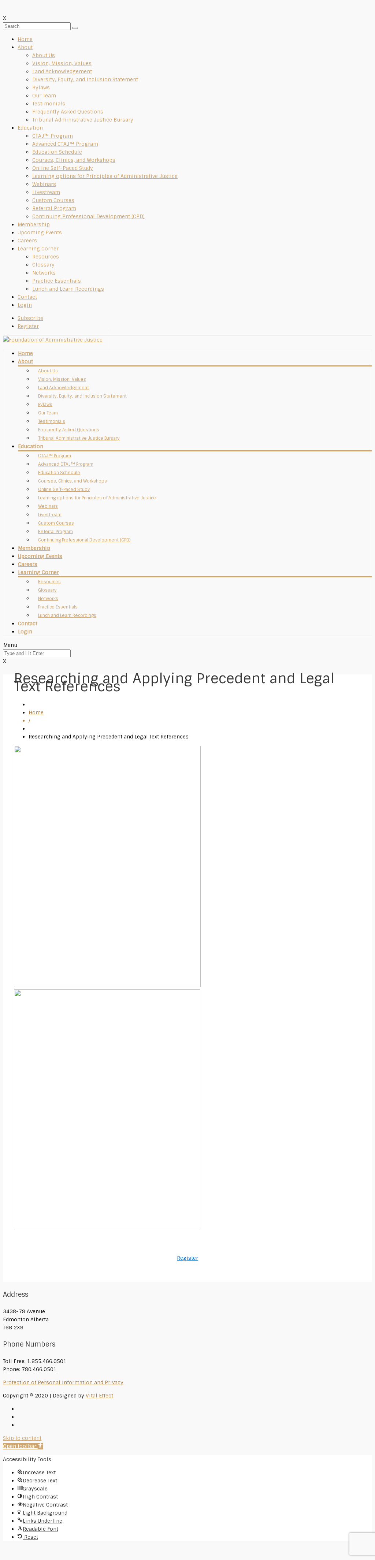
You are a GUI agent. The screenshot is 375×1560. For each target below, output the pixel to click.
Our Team (44, 95)
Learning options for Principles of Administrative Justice (105, 176)
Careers (27, 240)
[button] (23, 1446)
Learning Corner (38, 248)
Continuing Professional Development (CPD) (88, 216)
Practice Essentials (56, 281)
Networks (44, 272)
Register (187, 1258)
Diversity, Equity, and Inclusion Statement (85, 79)
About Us (43, 55)
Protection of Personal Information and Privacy (63, 1382)
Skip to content (22, 1438)
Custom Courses (53, 200)
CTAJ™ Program (52, 136)
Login (25, 305)
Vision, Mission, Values (62, 63)
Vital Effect (99, 1395)
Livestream (46, 192)
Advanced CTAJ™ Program (65, 144)
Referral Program (54, 208)
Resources (45, 256)
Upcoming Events (40, 232)
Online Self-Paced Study (62, 168)
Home (25, 39)
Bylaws (41, 87)
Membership (34, 224)
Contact (27, 297)
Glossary (43, 264)
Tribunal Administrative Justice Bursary (82, 119)
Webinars (44, 184)
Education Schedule (57, 152)
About (25, 47)
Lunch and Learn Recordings (68, 289)
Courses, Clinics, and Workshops (73, 160)
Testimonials (48, 103)
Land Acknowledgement (62, 71)
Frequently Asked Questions (67, 111)
